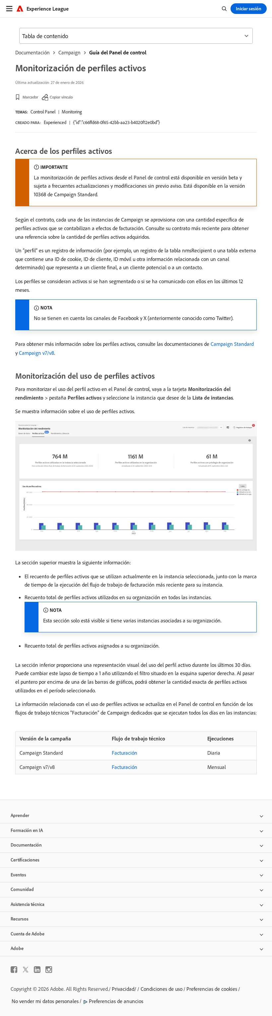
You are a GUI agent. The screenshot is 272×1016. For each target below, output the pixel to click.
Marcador (30, 97)
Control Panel (43, 112)
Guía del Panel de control (117, 52)
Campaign (69, 52)
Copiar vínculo (61, 97)
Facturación (124, 752)
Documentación (32, 52)
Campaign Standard (232, 344)
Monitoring (72, 112)
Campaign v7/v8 (36, 352)
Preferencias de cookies (211, 988)
